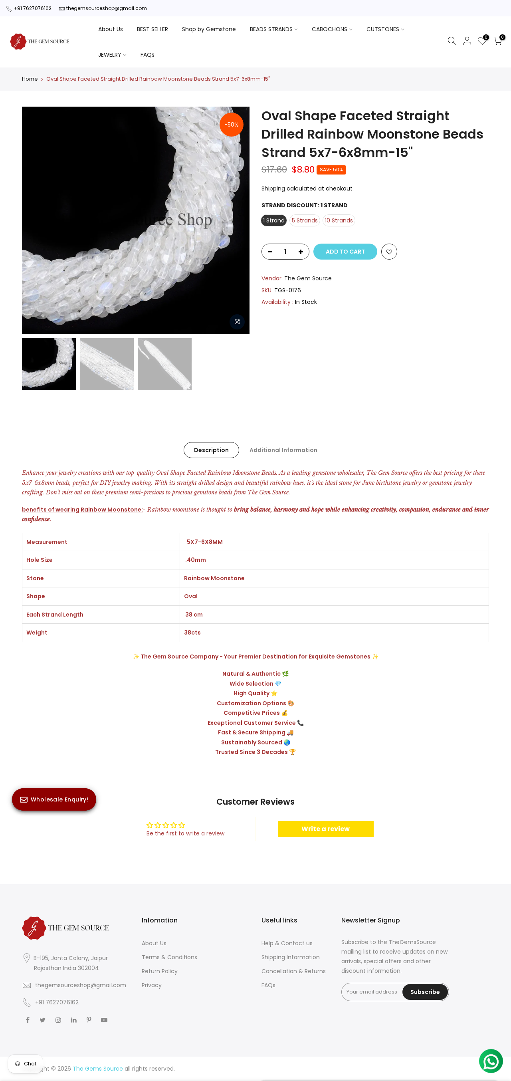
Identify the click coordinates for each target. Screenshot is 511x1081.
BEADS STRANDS (271, 29)
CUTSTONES (382, 29)
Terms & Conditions (169, 957)
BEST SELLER (152, 29)
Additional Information (283, 450)
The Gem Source (308, 278)
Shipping (273, 188)
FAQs (147, 55)
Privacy (152, 985)
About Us (110, 29)
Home (30, 79)
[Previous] (36, 220)
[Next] (235, 220)
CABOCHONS (329, 29)
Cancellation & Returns (293, 971)
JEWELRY (109, 55)
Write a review (325, 828)
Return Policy (160, 971)
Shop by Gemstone (209, 29)
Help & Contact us (287, 943)
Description (211, 450)
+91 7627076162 (32, 8)
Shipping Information (290, 957)
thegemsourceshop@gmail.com (106, 8)
